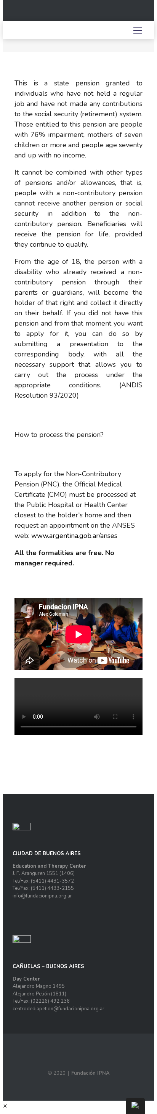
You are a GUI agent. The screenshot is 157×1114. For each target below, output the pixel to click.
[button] (5, 1105)
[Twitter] (128, 13)
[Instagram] (119, 13)
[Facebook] (111, 13)
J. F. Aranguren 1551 (35, 873)
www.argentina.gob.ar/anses (74, 535)
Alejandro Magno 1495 (39, 986)
